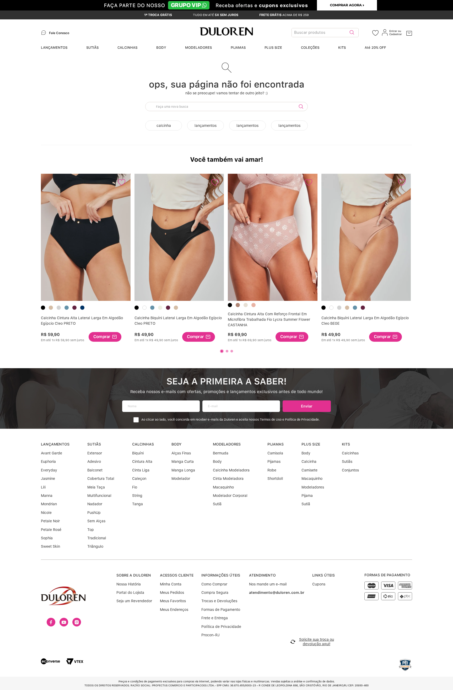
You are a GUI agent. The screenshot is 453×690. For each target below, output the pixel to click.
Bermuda (220, 453)
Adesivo (94, 461)
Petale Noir (50, 521)
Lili (43, 487)
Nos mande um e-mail (268, 584)
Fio (134, 487)
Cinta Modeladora (228, 478)
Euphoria (48, 461)
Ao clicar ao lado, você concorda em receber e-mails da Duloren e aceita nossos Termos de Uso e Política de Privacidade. (230, 419)
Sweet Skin (50, 546)
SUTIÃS (92, 48)
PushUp (94, 512)
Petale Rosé (51, 530)
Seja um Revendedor (134, 601)
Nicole (46, 512)
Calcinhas (350, 453)
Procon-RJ (210, 635)
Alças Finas (181, 453)
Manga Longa (183, 470)
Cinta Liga (140, 470)
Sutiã (217, 504)
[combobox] (332, 32)
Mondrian (49, 504)
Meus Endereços (174, 609)
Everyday (49, 470)
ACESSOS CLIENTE (176, 575)
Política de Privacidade (221, 626)
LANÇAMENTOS (54, 48)
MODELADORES (198, 48)
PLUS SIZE (273, 48)
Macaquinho (223, 487)
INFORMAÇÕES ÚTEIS (220, 575)
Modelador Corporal (230, 495)
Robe (271, 470)
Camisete (309, 470)
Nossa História (128, 584)
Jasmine (48, 478)
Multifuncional (99, 495)
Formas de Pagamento (220, 609)
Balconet (95, 470)
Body (217, 461)
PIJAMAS (238, 48)
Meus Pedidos (172, 592)
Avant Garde (51, 453)
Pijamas (274, 461)
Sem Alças (96, 521)
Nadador (94, 504)
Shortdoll (275, 478)
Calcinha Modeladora (231, 470)
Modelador (180, 478)
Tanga (137, 504)
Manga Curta (182, 461)
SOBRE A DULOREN (133, 575)
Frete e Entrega (214, 618)
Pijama (307, 495)
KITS (342, 48)
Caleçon (139, 478)
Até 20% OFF (375, 48)
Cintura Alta (142, 461)
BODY (161, 48)
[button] (105, 337)
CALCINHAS (127, 48)
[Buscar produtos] (351, 32)
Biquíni (138, 453)
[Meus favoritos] (375, 32)
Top (90, 530)
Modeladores (312, 487)
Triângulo (95, 546)
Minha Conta (170, 584)
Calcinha (308, 461)
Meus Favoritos (173, 601)
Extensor (94, 453)
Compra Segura (214, 592)
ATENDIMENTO (262, 575)
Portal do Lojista (130, 592)
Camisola (275, 453)
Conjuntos (350, 470)
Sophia (47, 538)
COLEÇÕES (310, 48)
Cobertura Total (100, 478)
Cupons (318, 584)
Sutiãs (347, 461)
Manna (46, 495)
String (137, 495)
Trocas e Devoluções (219, 601)
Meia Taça (96, 487)
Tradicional (96, 538)
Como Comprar (214, 584)
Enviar (306, 406)
